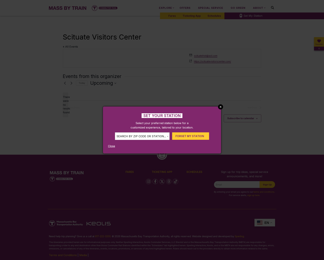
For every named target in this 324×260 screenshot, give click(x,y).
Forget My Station (190, 136)
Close (111, 146)
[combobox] (142, 136)
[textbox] (142, 136)
